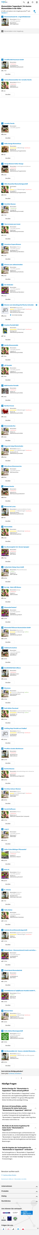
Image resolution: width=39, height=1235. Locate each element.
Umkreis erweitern (15, 1073)
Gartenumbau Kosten (9, 1175)
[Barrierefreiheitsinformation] (32, 2)
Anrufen (7, 74)
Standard (4, 13)
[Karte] (34, 11)
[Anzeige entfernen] (37, 1228)
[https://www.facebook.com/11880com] (3, 1229)
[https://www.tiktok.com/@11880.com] (13, 1229)
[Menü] (37, 2)
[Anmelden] (28, 2)
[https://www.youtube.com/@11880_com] (23, 1229)
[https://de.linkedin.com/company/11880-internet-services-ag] (18, 1229)
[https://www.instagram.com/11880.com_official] (8, 1229)
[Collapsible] (35, 1089)
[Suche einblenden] (24, 2)
